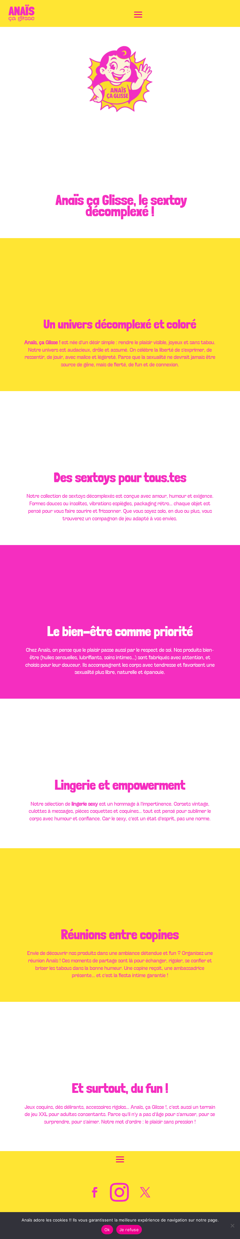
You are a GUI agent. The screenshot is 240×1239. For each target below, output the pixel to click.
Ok (107, 1229)
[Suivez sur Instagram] (119, 1192)
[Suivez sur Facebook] (94, 1192)
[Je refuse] (232, 1225)
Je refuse (129, 1229)
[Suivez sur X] (145, 1192)
